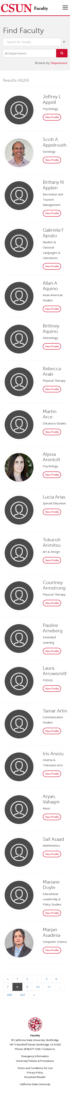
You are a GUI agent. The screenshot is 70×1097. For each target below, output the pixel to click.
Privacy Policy (35, 1072)
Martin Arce (49, 414)
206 (9, 995)
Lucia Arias (54, 497)
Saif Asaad (53, 839)
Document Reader (35, 1077)
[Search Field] (32, 42)
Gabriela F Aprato (53, 232)
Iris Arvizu (53, 753)
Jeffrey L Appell (52, 99)
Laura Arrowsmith (55, 670)
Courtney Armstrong (54, 585)
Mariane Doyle (51, 884)
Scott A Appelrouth (54, 142)
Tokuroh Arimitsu (51, 542)
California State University (35, 1084)
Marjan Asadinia (51, 932)
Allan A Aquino (50, 285)
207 (22, 995)
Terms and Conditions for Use (35, 1068)
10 (37, 987)
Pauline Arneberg (52, 628)
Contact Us (48, 1049)
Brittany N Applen (53, 185)
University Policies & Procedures (35, 1061)
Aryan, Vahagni (51, 799)
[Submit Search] (61, 53)
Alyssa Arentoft (51, 457)
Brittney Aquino (51, 328)
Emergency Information (35, 1056)
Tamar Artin (55, 711)
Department (59, 63)
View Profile (52, 117)
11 (49, 987)
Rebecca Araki (52, 371)
